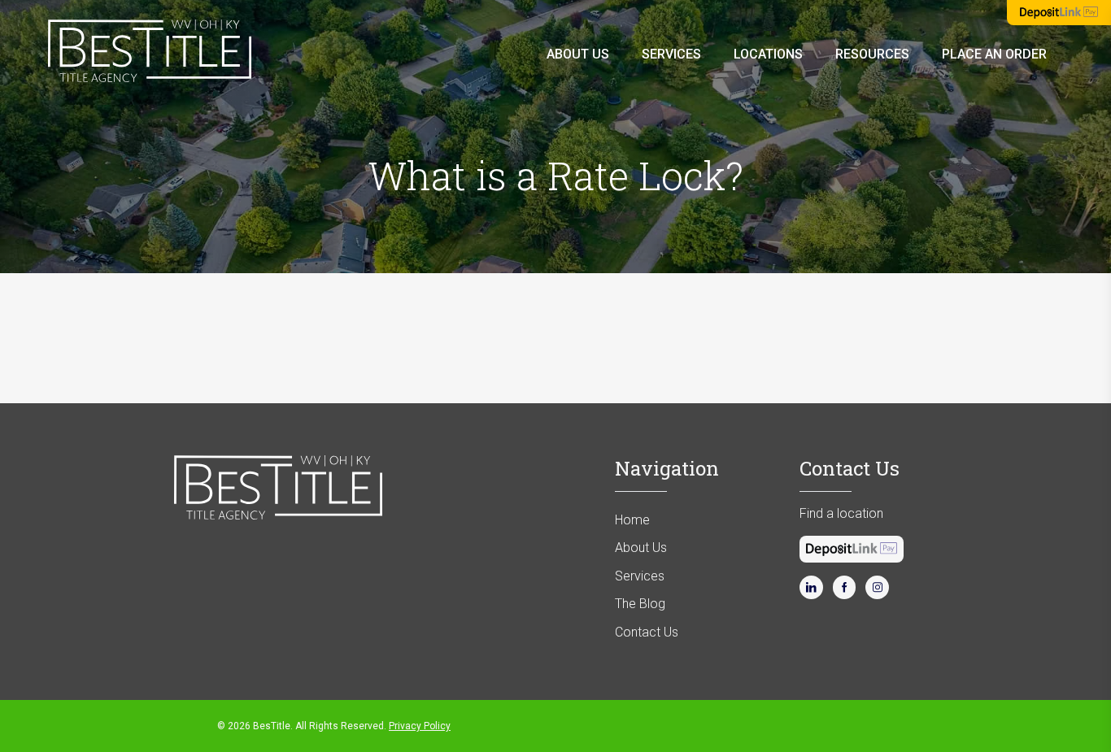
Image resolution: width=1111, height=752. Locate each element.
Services (671, 54)
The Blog (640, 603)
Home (632, 520)
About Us (578, 54)
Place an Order (994, 54)
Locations (768, 54)
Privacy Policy (420, 726)
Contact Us (646, 632)
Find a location (841, 513)
